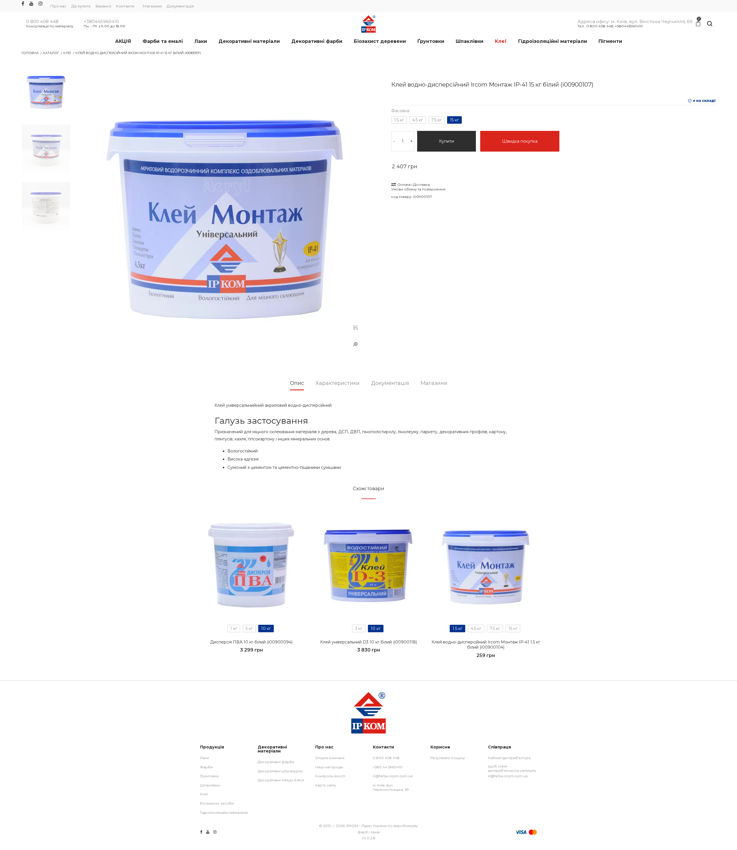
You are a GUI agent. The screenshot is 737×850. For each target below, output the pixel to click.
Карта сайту (325, 785)
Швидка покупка (519, 141)
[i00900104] (486, 565)
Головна (30, 53)
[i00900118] (368, 565)
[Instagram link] (41, 4)
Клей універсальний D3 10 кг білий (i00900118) (368, 642)
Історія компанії (329, 758)
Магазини (152, 6)
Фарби (206, 767)
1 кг (233, 628)
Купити (446, 141)
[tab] (297, 385)
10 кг (266, 628)
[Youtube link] (31, 4)
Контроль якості (330, 776)
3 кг (358, 628)
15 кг (454, 120)
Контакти (125, 6)
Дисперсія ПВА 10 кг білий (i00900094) (251, 642)
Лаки (204, 758)
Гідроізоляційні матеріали (224, 812)
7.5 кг (436, 120)
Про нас (58, 6)
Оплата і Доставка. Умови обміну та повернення (418, 186)
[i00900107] (355, 327)
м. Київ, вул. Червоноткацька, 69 (391, 787)
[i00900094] (251, 565)
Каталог (51, 53)
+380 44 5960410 (387, 767)
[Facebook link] (23, 4)
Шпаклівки (210, 785)
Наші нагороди (329, 767)
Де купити (81, 6)
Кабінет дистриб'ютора (509, 758)
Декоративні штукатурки (280, 771)
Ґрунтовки (209, 776)
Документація (180, 6)
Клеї (67, 53)
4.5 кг (417, 120)
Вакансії (103, 6)
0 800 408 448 (42, 21)
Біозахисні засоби (217, 803)
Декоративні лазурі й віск (281, 780)
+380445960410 (101, 21)
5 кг (249, 628)
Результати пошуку (447, 758)
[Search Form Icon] (709, 24)
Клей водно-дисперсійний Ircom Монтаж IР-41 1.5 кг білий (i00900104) (486, 644)
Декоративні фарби (276, 762)
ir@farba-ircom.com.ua (393, 776)
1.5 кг (399, 120)
